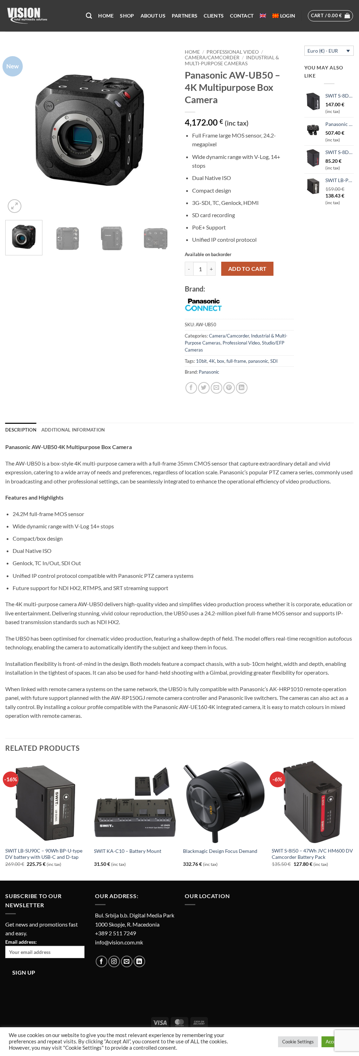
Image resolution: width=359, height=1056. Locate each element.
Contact (241, 16)
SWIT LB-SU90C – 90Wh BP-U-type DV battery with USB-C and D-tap (43, 854)
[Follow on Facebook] (101, 961)
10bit (201, 361)
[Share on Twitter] (204, 388)
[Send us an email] (127, 961)
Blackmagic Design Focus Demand (220, 851)
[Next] (162, 130)
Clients (214, 16)
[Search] (89, 16)
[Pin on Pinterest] (229, 388)
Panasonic (209, 372)
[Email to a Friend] (216, 388)
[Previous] (17, 130)
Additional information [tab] (73, 430)
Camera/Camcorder (212, 57)
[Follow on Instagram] (114, 961)
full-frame (236, 361)
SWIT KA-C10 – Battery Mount (127, 851)
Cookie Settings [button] (298, 1041)
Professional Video (232, 52)
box (220, 361)
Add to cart (247, 269)
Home (106, 16)
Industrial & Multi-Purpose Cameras (232, 60)
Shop (127, 16)
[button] (287, 15)
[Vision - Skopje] (40, 16)
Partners (184, 16)
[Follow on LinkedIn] (139, 961)
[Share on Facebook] (191, 388)
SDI (274, 361)
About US (153, 16)
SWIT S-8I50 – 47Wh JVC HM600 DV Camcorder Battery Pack (312, 854)
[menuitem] (263, 15)
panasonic (258, 361)
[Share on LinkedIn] (242, 388)
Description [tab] (20, 430)
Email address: (21, 942)
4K (212, 361)
